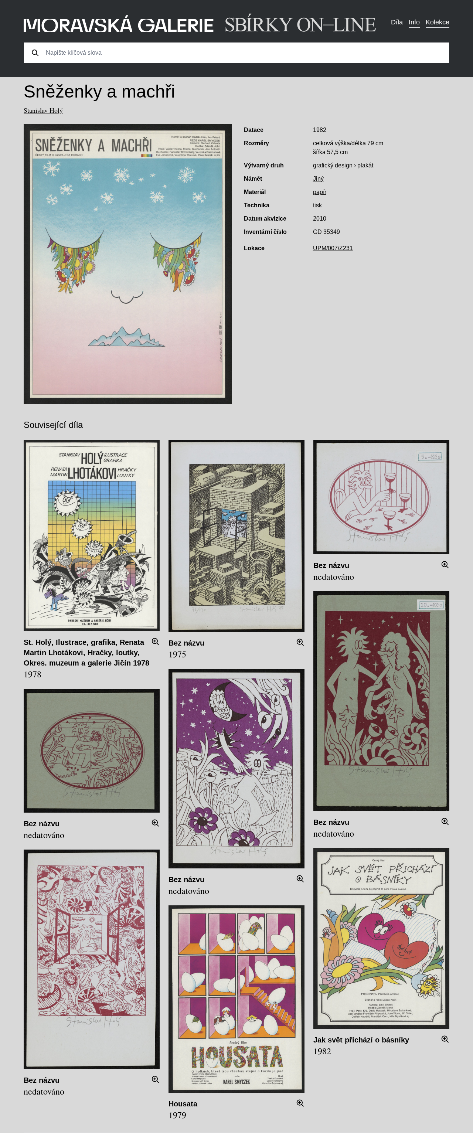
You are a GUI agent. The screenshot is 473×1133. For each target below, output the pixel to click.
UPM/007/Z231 (333, 248)
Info (414, 22)
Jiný (318, 179)
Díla (397, 22)
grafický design (333, 165)
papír (319, 192)
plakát (365, 165)
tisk (317, 205)
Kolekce (437, 22)
